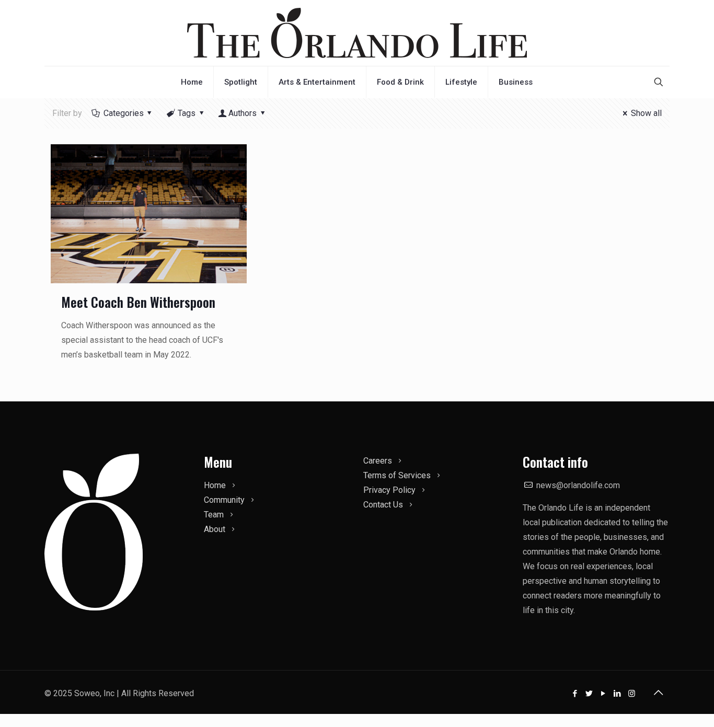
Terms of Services (397, 475)
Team (214, 515)
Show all (646, 113)
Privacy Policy (389, 490)
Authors (242, 113)
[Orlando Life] (357, 33)
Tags (186, 113)
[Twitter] (589, 693)
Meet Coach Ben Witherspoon (138, 301)
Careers (377, 461)
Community (224, 500)
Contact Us (383, 505)
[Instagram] (631, 693)
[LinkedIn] (617, 693)
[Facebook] (575, 693)
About (214, 529)
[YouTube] (603, 693)
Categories (123, 113)
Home (215, 485)
